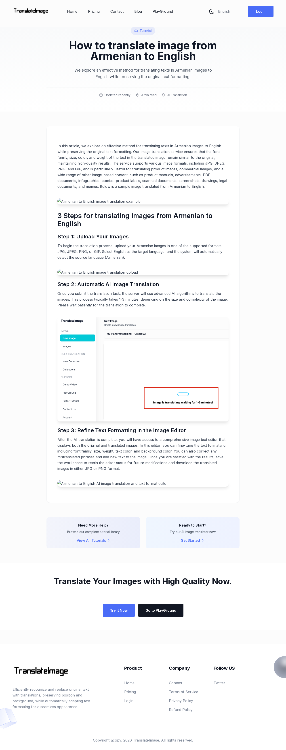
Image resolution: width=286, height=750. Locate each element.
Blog (138, 11)
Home (72, 11)
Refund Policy (181, 709)
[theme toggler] (212, 11)
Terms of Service (183, 692)
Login (260, 11)
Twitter (219, 683)
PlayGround (163, 11)
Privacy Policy (181, 700)
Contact (117, 11)
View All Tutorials (91, 540)
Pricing (94, 11)
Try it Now (119, 610)
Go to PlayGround (160, 610)
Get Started (190, 540)
